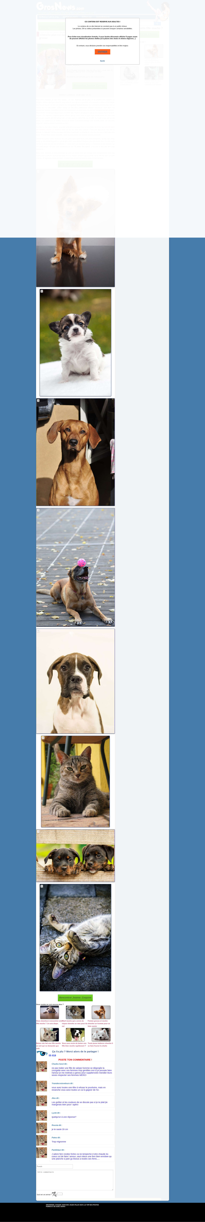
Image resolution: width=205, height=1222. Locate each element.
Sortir (102, 61)
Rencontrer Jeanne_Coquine (75, 997)
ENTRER (102, 51)
